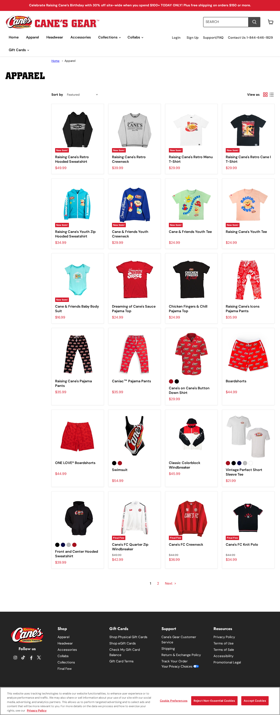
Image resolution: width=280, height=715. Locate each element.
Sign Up (193, 38)
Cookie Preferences (173, 701)
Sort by (57, 95)
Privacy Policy (224, 637)
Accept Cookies (255, 701)
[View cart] (271, 22)
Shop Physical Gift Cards (128, 637)
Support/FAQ (213, 38)
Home (14, 37)
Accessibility (223, 656)
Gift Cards (18, 50)
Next (169, 583)
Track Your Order (174, 661)
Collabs (134, 37)
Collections (108, 37)
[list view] (271, 95)
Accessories (80, 37)
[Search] (254, 22)
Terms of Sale (224, 649)
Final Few (65, 669)
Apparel (32, 37)
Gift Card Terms (121, 661)
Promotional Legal (227, 662)
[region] (140, 701)
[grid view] (265, 95)
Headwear (54, 37)
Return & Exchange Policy (181, 655)
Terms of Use (224, 643)
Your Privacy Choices (177, 666)
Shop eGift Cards (122, 643)
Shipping (168, 648)
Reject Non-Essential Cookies (214, 701)
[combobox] (225, 22)
